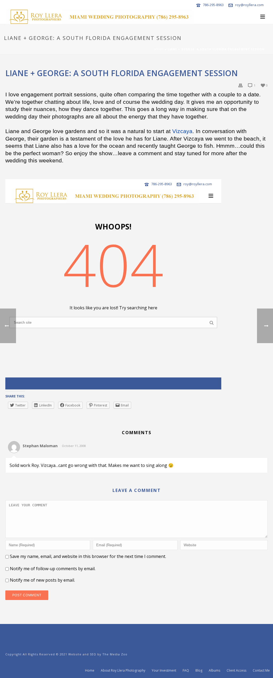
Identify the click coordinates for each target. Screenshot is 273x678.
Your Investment (164, 670)
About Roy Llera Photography (123, 670)
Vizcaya (182, 131)
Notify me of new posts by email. (42, 580)
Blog (198, 670)
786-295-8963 (213, 4)
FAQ (186, 670)
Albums (214, 670)
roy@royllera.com (249, 4)
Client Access (236, 670)
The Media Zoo (114, 654)
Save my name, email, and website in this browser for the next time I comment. (88, 556)
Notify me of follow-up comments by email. (52, 569)
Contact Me (261, 670)
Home (159, 49)
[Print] (240, 85)
